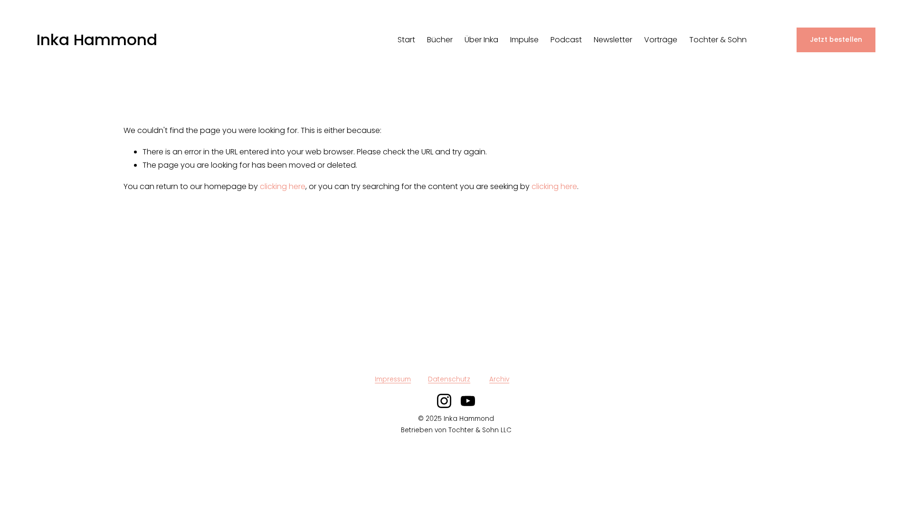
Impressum (393, 379)
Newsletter (613, 39)
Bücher (440, 39)
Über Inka (481, 39)
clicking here (282, 186)
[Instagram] (444, 400)
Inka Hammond (97, 39)
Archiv (499, 379)
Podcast (566, 39)
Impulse (524, 39)
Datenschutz (449, 379)
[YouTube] (467, 400)
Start (406, 39)
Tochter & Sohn (718, 39)
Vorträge (660, 39)
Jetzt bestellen (836, 39)
